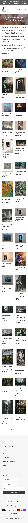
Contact (5, 469)
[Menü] (25, 9)
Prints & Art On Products (8, 446)
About (4, 465)
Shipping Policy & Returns (9, 461)
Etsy (4, 450)
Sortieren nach (5, 53)
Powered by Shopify (18, 518)
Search (4, 442)
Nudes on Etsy (6, 453)
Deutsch (10, 501)
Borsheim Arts (11, 518)
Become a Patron (7, 457)
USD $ (17, 501)
